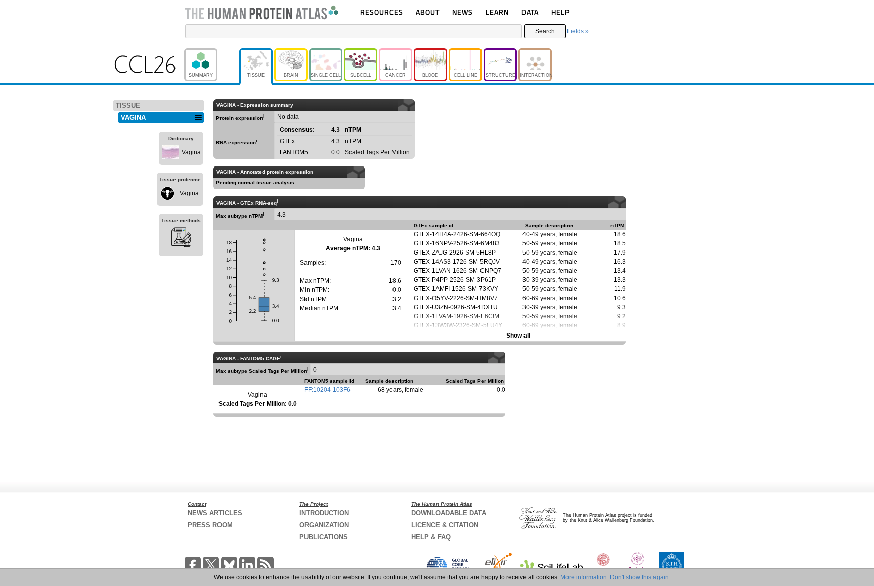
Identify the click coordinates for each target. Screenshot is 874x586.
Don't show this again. (640, 577)
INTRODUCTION (324, 513)
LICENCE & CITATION (444, 525)
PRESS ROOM (210, 525)
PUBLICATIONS (323, 537)
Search (545, 31)
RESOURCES (381, 12)
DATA (530, 12)
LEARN (497, 12)
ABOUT (428, 12)
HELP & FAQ (431, 537)
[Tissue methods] (181, 239)
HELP (560, 12)
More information (583, 577)
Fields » (578, 31)
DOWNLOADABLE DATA (448, 513)
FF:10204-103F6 (327, 389)
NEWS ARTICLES (215, 513)
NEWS (462, 12)
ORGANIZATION (324, 525)
